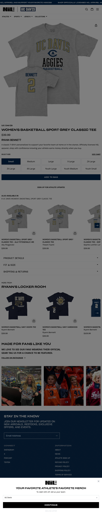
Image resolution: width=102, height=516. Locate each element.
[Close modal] (98, 481)
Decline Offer (51, 511)
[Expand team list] (96, 497)
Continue (51, 505)
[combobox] (50, 498)
